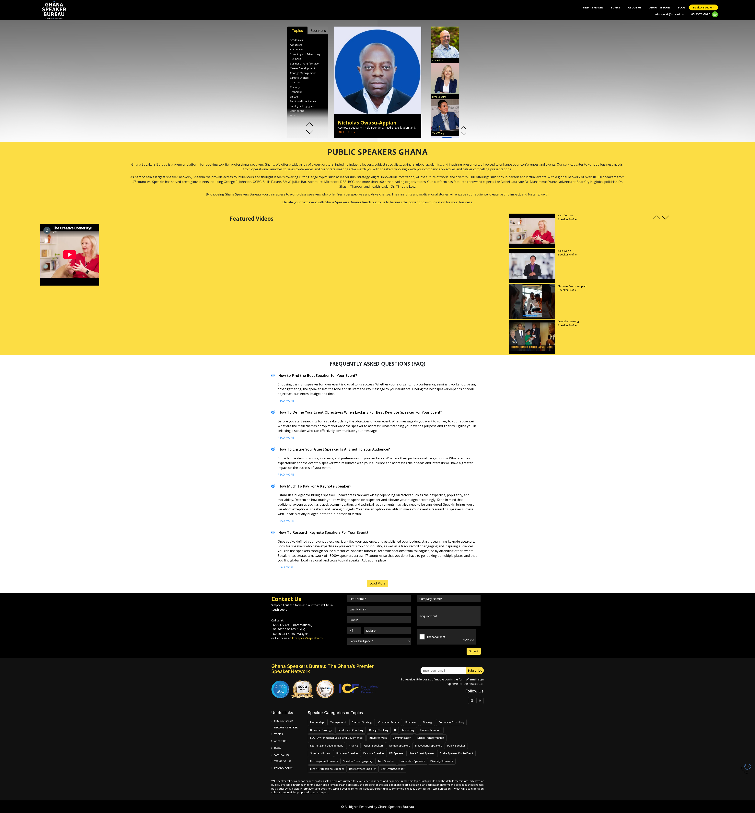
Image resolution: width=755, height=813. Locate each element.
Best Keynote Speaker (362, 769)
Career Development (302, 68)
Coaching (295, 82)
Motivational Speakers (428, 745)
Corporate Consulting (451, 722)
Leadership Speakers (412, 761)
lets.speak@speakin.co (670, 14)
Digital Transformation (430, 737)
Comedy (295, 87)
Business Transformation (305, 63)
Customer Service (388, 722)
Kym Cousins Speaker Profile (567, 217)
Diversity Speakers (441, 761)
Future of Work (378, 737)
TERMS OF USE (282, 761)
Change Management (303, 73)
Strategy (428, 722)
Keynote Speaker (373, 753)
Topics (615, 7)
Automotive (297, 49)
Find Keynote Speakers (324, 761)
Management (338, 722)
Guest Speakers (374, 745)
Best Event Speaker (392, 769)
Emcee (294, 96)
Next (427, 83)
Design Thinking (378, 730)
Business (295, 59)
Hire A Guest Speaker (422, 753)
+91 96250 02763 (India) (288, 629)
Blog (681, 7)
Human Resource (430, 730)
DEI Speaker (396, 753)
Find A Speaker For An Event (456, 753)
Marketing (408, 730)
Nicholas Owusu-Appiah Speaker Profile (572, 288)
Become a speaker (286, 727)
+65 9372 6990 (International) (291, 625)
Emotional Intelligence (303, 101)
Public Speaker (456, 745)
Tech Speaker (386, 761)
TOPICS (278, 734)
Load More (377, 583)
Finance (353, 745)
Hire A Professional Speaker (327, 769)
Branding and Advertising (305, 54)
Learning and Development (326, 745)
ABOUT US (280, 741)
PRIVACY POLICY (283, 768)
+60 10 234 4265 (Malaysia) (290, 634)
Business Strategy (321, 730)
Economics (296, 92)
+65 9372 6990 (699, 14)
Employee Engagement (303, 106)
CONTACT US (281, 754)
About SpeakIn (659, 7)
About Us (635, 7)
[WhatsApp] (715, 14)
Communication (402, 737)
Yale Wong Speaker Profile (567, 252)
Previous (328, 83)
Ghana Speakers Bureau (396, 807)
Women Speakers (399, 745)
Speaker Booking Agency (358, 761)
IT (395, 730)
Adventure (296, 44)
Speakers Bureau (320, 753)
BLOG (277, 747)
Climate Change (299, 77)
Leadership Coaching (350, 730)
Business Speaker (347, 753)
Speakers (318, 31)
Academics (296, 40)
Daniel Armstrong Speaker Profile (568, 323)
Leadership (317, 722)
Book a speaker (703, 7)
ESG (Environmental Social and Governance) (336, 737)
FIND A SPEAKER (283, 720)
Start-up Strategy (362, 722)
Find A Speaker (593, 7)
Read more (286, 400)
